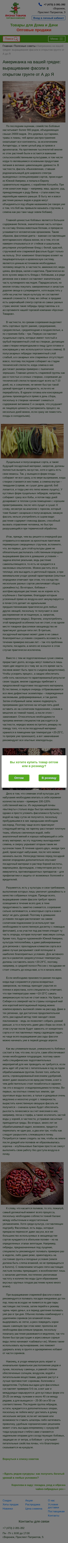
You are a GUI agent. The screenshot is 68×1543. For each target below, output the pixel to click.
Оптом (19, 778)
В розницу (49, 778)
